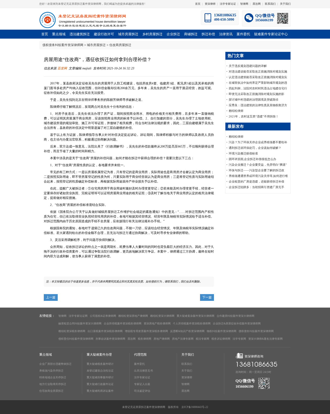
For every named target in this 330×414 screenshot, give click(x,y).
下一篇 (207, 297)
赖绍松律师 (236, 110)
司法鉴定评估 (142, 390)
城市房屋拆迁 (96, 45)
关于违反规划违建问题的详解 (248, 66)
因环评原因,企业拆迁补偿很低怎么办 (252, 159)
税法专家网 (202, 338)
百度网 (62, 68)
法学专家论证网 (78, 315)
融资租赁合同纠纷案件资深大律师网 (79, 323)
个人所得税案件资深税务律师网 (192, 323)
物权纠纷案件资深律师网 (221, 331)
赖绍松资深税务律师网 (71, 331)
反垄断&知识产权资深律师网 (187, 331)
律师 (91, 99)
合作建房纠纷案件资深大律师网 (235, 315)
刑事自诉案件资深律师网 (110, 338)
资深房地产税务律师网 (157, 323)
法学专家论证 (228, 3)
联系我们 (270, 3)
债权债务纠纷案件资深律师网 (62, 45)
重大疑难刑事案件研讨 (100, 377)
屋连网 (257, 3)
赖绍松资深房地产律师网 (133, 315)
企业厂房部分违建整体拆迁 (55, 364)
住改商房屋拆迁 (120, 45)
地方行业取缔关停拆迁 (52, 384)
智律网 (244, 3)
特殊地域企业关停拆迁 (52, 377)
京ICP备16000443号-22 (194, 407)
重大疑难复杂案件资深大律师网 (195, 315)
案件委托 (139, 364)
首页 (197, 3)
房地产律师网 (162, 338)
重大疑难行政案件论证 (100, 384)
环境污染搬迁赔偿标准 (243, 153)
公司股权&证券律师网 (103, 315)
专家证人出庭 (142, 384)
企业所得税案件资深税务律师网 (122, 323)
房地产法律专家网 (183, 338)
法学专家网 (239, 338)
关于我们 (285, 3)
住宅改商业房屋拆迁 (51, 390)
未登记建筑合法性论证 (100, 370)
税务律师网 (144, 338)
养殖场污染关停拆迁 (51, 370)
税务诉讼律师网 (220, 338)
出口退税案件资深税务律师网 (105, 331)
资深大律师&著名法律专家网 (265, 338)
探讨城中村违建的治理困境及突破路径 (253, 99)
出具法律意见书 (143, 370)
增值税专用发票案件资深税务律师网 (146, 331)
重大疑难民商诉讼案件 (100, 390)
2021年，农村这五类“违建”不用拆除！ (254, 116)
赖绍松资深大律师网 (162, 315)
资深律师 (210, 3)
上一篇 (50, 297)
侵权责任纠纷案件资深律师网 (75, 338)
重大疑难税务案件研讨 (100, 364)
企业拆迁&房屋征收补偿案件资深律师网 (237, 323)
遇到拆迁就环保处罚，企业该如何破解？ (255, 148)
